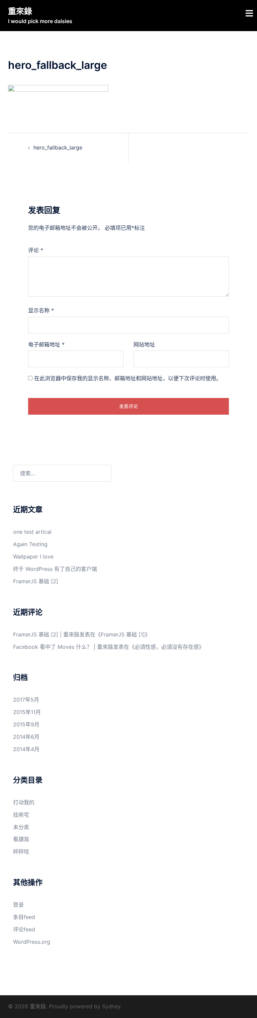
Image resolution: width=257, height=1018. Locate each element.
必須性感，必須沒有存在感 (167, 646)
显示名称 (41, 310)
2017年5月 (26, 699)
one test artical (32, 531)
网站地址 (144, 344)
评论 (35, 250)
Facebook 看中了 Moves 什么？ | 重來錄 (63, 646)
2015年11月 (27, 712)
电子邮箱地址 (46, 344)
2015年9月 (26, 724)
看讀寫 (21, 839)
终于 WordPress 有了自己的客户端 (55, 569)
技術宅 (21, 814)
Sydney (111, 1006)
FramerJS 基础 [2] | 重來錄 (46, 634)
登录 (18, 904)
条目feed (24, 917)
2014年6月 (26, 736)
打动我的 (23, 802)
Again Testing (30, 544)
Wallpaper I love (33, 556)
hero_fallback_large (57, 147)
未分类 (21, 827)
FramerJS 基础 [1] (123, 634)
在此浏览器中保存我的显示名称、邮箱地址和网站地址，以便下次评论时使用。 (128, 378)
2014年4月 (26, 749)
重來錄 (20, 11)
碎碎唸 (21, 851)
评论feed (24, 929)
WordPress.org (31, 941)
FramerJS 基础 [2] (35, 581)
